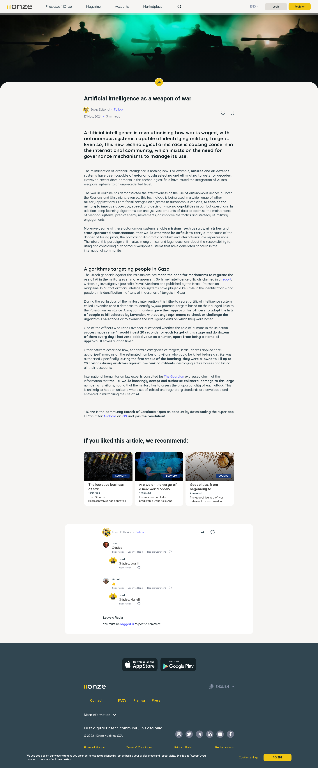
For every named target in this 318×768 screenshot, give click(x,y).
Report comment (156, 551)
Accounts (122, 6)
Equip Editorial (100, 109)
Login (276, 6)
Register (299, 6)
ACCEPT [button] (277, 757)
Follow (118, 109)
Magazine (93, 6)
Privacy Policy (183, 747)
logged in (127, 624)
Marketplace (152, 6)
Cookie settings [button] (248, 757)
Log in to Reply (136, 551)
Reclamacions (224, 747)
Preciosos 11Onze (59, 6)
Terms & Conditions (139, 747)
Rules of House (94, 747)
